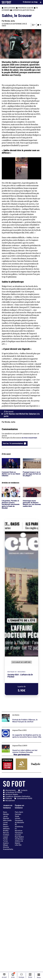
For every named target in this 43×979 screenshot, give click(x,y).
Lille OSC (18, 845)
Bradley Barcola (6, 832)
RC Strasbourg (19, 825)
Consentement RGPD (24, 798)
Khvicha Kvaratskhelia (8, 848)
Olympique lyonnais (19, 834)
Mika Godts (7, 820)
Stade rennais (17, 817)
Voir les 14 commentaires (13, 443)
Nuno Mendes (6, 813)
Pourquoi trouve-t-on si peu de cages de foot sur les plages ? (31, 461)
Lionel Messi (5, 823)
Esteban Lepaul (6, 836)
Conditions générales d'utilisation (17, 796)
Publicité (8, 798)
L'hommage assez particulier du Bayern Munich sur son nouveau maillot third (31, 491)
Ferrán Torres (5, 840)
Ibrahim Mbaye (6, 844)
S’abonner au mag (30, 2)
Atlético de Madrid (19, 842)
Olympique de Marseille (19, 821)
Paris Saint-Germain (19, 813)
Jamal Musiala (6, 817)
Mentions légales (11, 794)
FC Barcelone (18, 830)
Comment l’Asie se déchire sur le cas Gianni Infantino (9, 461)
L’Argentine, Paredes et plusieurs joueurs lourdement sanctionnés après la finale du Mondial (11, 492)
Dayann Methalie (6, 828)
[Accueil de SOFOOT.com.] (6, 2)
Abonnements (10, 790)
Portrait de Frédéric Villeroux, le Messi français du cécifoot (21, 714)
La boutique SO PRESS (13, 792)
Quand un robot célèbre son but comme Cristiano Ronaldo (21, 744)
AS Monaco (19, 839)
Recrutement (10, 801)
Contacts (24, 790)
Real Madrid (19, 837)
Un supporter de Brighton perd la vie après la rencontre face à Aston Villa (19, 729)
